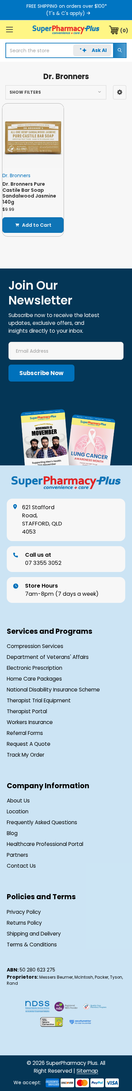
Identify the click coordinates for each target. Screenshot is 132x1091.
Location (17, 811)
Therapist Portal (27, 711)
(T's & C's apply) (65, 13)
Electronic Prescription (34, 667)
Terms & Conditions (32, 944)
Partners (17, 854)
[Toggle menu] (9, 29)
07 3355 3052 (43, 559)
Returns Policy (24, 922)
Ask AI (99, 50)
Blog (12, 833)
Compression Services (35, 646)
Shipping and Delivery (34, 933)
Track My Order (25, 754)
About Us (18, 800)
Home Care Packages (34, 678)
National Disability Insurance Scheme (53, 689)
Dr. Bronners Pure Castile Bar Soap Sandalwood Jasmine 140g (29, 193)
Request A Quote (28, 743)
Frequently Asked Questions (42, 822)
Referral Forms (25, 733)
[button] (119, 92)
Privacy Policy (24, 912)
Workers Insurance (30, 722)
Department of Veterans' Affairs (48, 657)
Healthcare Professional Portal (45, 844)
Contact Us (21, 865)
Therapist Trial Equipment (39, 700)
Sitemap (87, 1070)
